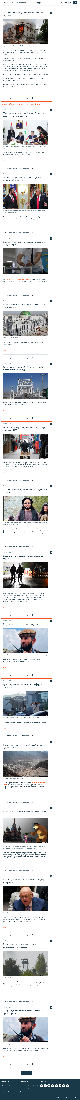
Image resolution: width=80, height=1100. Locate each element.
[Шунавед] (71, 2)
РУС (61, 2)
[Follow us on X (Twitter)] (56, 1085)
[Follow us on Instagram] (52, 1085)
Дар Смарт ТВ (24, 1091)
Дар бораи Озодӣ (5, 1085)
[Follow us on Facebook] (45, 1085)
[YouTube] (66, 2)
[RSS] (63, 1085)
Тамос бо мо (4, 1094)
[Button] (11, 98)
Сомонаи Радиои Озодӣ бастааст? (10, 1088)
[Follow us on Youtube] (48, 1085)
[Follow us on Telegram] (60, 1085)
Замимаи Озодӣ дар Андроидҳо (29, 1085)
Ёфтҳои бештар (26, 1073)
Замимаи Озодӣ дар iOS (27, 1088)
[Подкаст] (67, 1085)
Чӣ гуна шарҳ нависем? (7, 1091)
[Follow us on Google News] (41, 1085)
